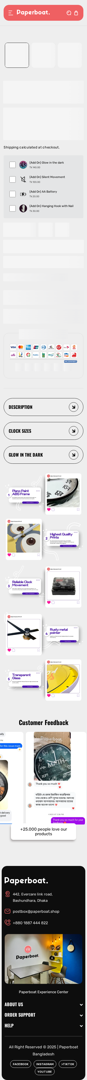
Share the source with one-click (38, 277)
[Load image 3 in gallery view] (70, 55)
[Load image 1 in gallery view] (17, 55)
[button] (43, 262)
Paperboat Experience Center (43, 992)
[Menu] (10, 12)
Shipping (11, 147)
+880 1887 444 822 (30, 923)
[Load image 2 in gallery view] (43, 55)
